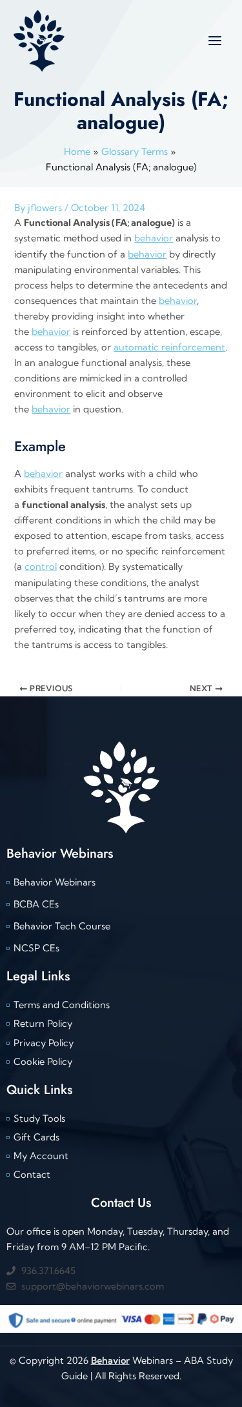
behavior (153, 238)
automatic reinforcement (169, 347)
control (41, 566)
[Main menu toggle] (215, 40)
